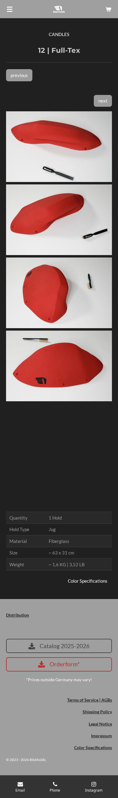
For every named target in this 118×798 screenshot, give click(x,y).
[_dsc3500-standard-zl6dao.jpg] (59, 219)
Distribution (17, 615)
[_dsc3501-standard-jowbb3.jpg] (59, 293)
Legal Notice (100, 723)
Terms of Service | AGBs (89, 699)
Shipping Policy (97, 711)
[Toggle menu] (9, 9)
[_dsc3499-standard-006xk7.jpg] (59, 146)
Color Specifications (93, 747)
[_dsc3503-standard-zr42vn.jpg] (59, 366)
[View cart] (108, 9)
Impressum (101, 735)
